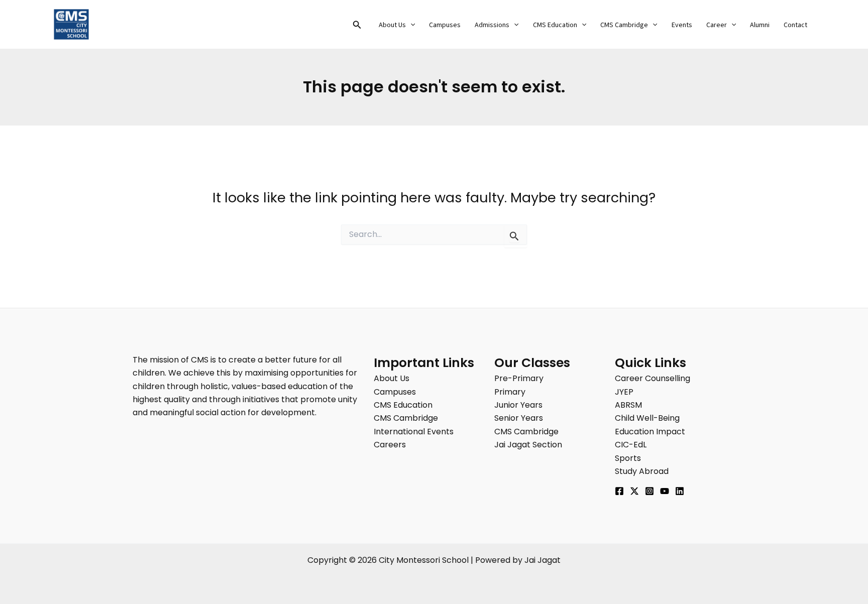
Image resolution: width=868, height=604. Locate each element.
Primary (509, 392)
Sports (628, 458)
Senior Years (518, 418)
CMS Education (555, 25)
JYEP (624, 392)
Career (716, 25)
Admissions (492, 25)
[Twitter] (634, 491)
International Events (414, 431)
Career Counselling (652, 378)
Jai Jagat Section (528, 444)
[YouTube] (664, 491)
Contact (795, 25)
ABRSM (628, 405)
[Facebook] (619, 491)
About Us (392, 25)
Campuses (445, 25)
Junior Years (518, 405)
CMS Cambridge (624, 25)
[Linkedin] (679, 491)
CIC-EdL (630, 444)
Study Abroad (642, 471)
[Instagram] (649, 491)
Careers (390, 444)
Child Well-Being (647, 418)
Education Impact (650, 431)
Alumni (760, 25)
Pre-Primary (519, 378)
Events (682, 25)
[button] (357, 26)
